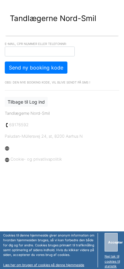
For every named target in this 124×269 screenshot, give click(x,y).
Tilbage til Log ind (26, 102)
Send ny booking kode (36, 67)
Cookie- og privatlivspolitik (35, 159)
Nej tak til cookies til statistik (112, 261)
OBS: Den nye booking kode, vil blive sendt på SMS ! (47, 82)
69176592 (19, 124)
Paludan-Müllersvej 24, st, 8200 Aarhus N (44, 136)
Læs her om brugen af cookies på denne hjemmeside (43, 265)
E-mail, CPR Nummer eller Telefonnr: (36, 44)
